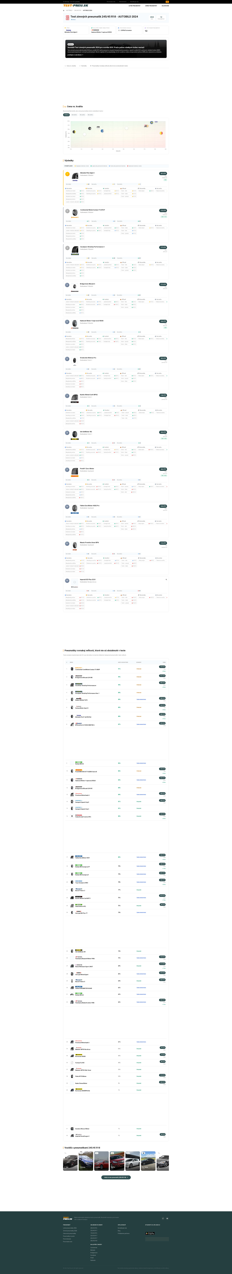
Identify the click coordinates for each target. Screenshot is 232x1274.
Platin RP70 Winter (80, 1076)
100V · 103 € (163, 438)
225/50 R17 (93, 1235)
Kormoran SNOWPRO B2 (82, 1091)
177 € (162, 247)
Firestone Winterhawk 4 (82, 795)
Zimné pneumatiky (151, 6)
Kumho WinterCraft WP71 (83, 898)
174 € (161, 666)
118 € (162, 395)
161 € (161, 675)
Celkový (66, 114)
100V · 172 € (163, 216)
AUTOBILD (69, 10)
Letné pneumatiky (134, 6)
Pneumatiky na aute (69, 1236)
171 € (162, 284)
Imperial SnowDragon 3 (82, 1136)
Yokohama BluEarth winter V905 (84, 1003)
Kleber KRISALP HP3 (81, 700)
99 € (162, 1134)
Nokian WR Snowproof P (82, 867)
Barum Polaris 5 (80, 981)
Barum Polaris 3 (80, 890)
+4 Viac (164, 773)
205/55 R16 (93, 1228)
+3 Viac (164, 671)
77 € (162, 1054)
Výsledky (84, 66)
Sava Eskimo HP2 (80, 906)
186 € (162, 469)
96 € (162, 904)
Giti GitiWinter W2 (86, 432)
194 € (161, 1000)
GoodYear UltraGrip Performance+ (85, 685)
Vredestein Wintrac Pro (88, 358)
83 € (162, 1061)
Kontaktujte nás (134, 1)
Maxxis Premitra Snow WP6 (89, 542)
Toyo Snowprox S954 (81, 883)
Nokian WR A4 (79, 995)
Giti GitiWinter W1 (80, 952)
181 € (162, 173)
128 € (161, 698)
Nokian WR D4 (79, 764)
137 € (161, 972)
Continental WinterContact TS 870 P (92, 210)
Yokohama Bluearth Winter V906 (85, 958)
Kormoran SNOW (80, 1056)
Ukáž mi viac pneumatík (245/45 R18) (115, 1177)
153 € (162, 358)
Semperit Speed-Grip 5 (82, 802)
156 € (161, 855)
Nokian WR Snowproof (82, 875)
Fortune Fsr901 (79, 1062)
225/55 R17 (93, 1238)
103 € (162, 432)
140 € (161, 800)
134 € (161, 705)
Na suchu (82, 114)
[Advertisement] (116, 86)
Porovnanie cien (111, 1)
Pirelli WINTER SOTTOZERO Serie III (86, 771)
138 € (161, 864)
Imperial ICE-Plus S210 (87, 579)
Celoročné (165, 6)
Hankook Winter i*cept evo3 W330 (101, 32)
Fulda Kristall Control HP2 (83, 817)
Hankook (92, 1260)
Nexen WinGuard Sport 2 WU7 (84, 966)
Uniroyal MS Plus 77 (81, 913)
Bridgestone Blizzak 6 (87, 284)
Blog (119, 1230)
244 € (161, 873)
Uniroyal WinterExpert (81, 974)
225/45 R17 (93, 1230)
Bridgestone (93, 1252)
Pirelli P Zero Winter (87, 468)
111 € (161, 963)
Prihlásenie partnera (123, 1233)
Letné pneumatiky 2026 (70, 1228)
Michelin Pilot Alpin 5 (71, 32)
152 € (161, 777)
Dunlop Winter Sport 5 (81, 708)
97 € (162, 1047)
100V (165, 179)
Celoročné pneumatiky (69, 1233)
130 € (162, 506)
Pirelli (92, 1257)
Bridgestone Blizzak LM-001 (83, 788)
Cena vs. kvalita (71, 66)
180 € (161, 682)
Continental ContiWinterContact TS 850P (87, 669)
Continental (93, 1247)
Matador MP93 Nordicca (82, 1049)
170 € (161, 769)
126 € (162, 321)
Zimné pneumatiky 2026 (70, 1230)
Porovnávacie (122, 1)
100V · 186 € (163, 475)
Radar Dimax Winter (81, 1083)
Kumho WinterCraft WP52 (89, 395)
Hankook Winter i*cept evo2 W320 (85, 780)
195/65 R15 (93, 1233)
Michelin (92, 1250)
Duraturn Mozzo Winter (82, 1129)
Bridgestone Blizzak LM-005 (83, 677)
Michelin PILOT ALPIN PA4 (83, 717)
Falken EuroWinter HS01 (82, 858)
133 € (161, 723)
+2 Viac (164, 687)
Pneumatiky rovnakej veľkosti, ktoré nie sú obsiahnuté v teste (110, 66)
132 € (161, 814)
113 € (162, 543)
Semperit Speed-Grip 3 (82, 809)
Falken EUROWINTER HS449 (83, 988)
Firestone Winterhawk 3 (82, 1042)
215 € (161, 895)
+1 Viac (164, 868)
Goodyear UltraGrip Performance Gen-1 (87, 693)
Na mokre (74, 114)
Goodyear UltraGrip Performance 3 (92, 247)
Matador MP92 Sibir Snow (83, 1070)
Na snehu (90, 114)
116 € (161, 956)
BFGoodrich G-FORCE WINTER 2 (84, 725)
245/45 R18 (77, 10)
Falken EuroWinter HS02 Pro (89, 505)
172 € (162, 210)
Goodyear (93, 1255)
